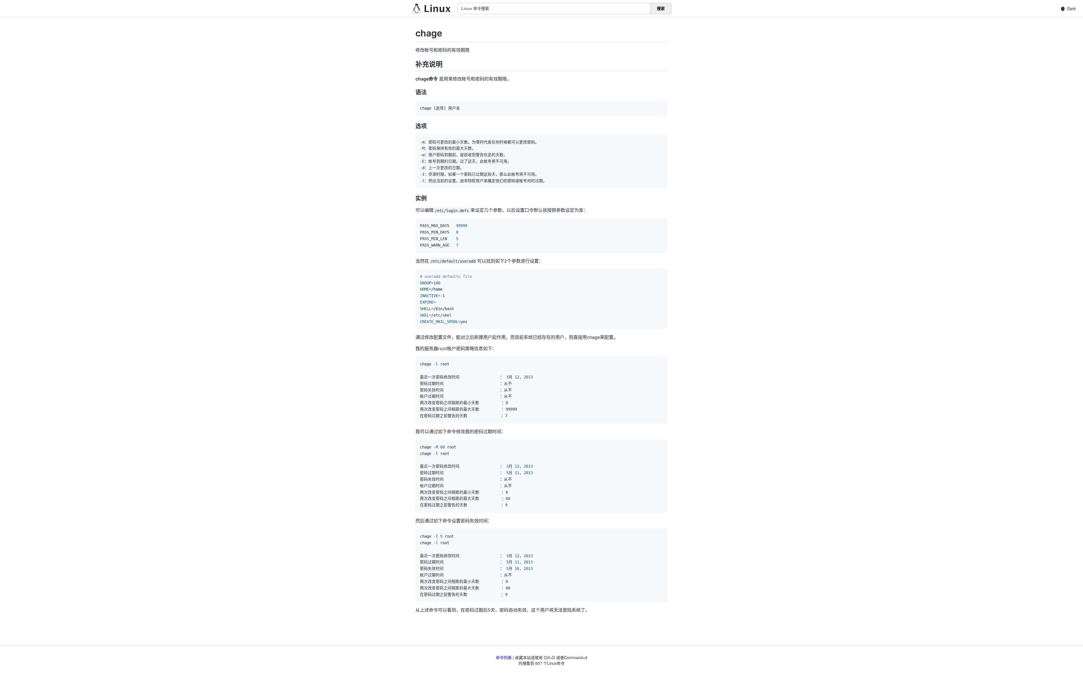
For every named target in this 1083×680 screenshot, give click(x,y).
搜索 (661, 8)
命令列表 (504, 657)
